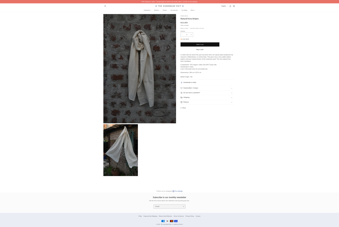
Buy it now (200, 49)
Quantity (183, 31)
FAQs (140, 216)
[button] (105, 6)
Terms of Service (179, 216)
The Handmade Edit (166, 224)
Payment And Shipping (150, 216)
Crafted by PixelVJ (178, 224)
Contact (198, 216)
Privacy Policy (190, 216)
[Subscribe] (183, 206)
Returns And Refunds (165, 216)
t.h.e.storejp (178, 191)
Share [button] (184, 108)
